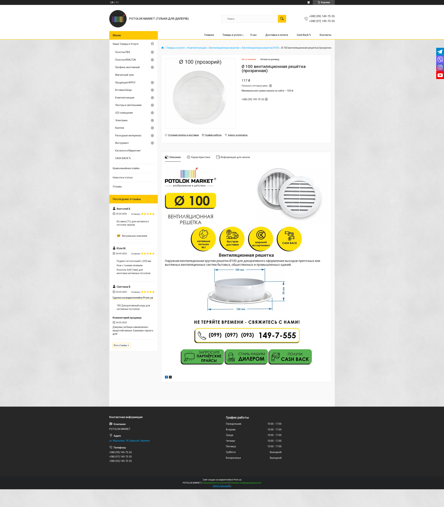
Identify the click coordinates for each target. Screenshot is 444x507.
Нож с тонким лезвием (130, 265)
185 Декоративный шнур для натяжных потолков (133, 307)
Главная (209, 35)
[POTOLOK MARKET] (118, 18)
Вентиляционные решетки (224, 48)
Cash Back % (304, 35)
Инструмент (122, 143)
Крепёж (119, 127)
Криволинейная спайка (126, 168)
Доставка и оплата (276, 35)
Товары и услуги (232, 35)
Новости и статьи (123, 177)
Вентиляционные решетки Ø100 (260, 48)
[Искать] (282, 19)
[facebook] (166, 377)
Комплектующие (197, 48)
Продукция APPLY (125, 82)
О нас (253, 35)
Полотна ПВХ (122, 52)
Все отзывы (120, 345)
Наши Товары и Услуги (125, 44)
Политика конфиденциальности (245, 483)
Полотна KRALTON (125, 59)
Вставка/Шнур (123, 90)
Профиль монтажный (127, 67)
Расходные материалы (128, 135)
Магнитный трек (124, 74)
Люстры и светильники (128, 105)
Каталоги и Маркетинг (128, 150)
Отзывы (117, 186)
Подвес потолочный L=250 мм (134, 261)
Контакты (325, 35)
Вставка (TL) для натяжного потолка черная (133, 223)
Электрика (121, 120)
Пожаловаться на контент (215, 483)
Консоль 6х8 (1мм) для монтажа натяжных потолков (134, 271)
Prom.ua (237, 480)
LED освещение (124, 112)
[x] (170, 377)
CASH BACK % (123, 158)
